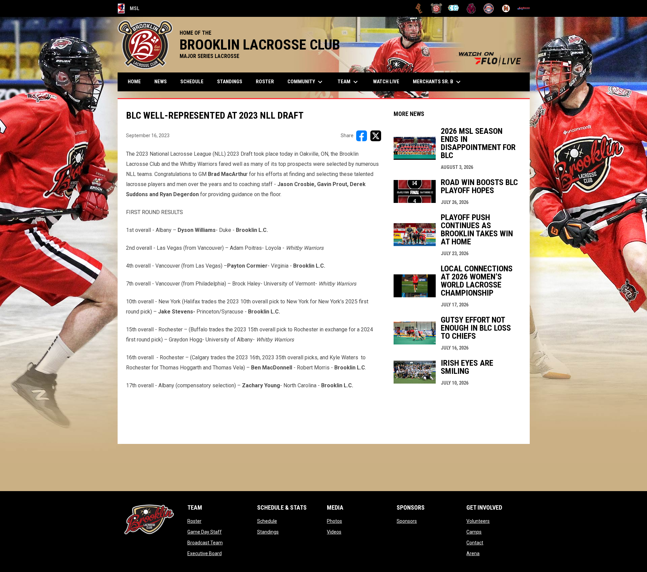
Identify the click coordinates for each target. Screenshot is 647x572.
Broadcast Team (205, 542)
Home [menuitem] (134, 82)
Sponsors (407, 521)
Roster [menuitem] (265, 82)
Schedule (267, 521)
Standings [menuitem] (229, 82)
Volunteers (478, 521)
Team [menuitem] (349, 82)
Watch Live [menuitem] (388, 81)
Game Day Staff (204, 532)
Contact (474, 542)
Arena (473, 553)
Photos (334, 521)
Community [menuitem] (305, 82)
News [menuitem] (160, 82)
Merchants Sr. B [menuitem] (437, 82)
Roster (194, 521)
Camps (474, 532)
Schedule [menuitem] (192, 82)
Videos (334, 532)
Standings (268, 532)
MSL (129, 9)
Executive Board (204, 553)
